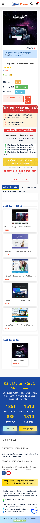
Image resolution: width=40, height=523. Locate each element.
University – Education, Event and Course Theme (19, 276)
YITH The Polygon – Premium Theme (17, 227)
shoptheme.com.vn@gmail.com (20, 170)
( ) (31, 48)
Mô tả (10, 187)
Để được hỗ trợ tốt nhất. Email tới (20, 168)
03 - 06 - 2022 (21, 87)
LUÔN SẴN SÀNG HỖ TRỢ (20, 160)
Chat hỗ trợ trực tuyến (20, 179)
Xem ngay (19, 92)
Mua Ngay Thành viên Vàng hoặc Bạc (20, 130)
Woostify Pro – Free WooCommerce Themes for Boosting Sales (17, 251)
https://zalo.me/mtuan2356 (14, 507)
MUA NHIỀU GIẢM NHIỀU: (20, 135)
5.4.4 (18, 82)
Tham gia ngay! (27, 429)
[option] (20, 355)
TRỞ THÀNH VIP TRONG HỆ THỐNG (20, 108)
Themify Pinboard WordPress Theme (19, 361)
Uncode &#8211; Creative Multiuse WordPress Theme (17, 300)
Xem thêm (9, 429)
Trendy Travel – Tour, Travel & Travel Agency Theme (18, 325)
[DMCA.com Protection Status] (20, 520)
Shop (7, 55)
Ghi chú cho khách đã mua (14, 191)
